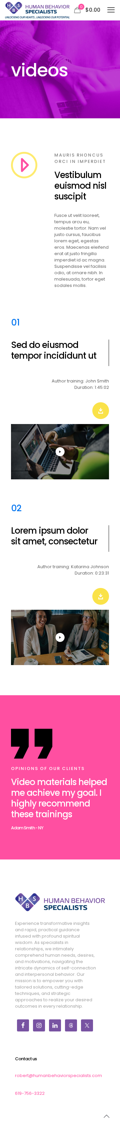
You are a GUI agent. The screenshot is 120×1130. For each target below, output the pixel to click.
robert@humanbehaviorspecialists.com (58, 1075)
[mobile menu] (111, 10)
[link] (100, 410)
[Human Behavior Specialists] (37, 10)
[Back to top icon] (106, 1116)
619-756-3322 (30, 1093)
